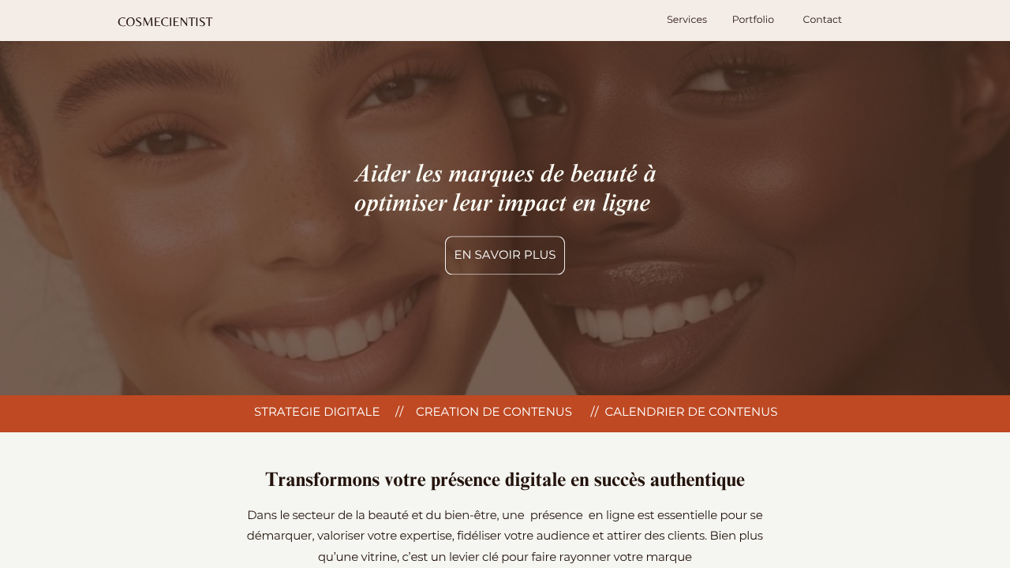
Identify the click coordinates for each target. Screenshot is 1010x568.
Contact (823, 20)
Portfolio (753, 20)
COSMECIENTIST (165, 21)
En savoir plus (505, 255)
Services (687, 20)
